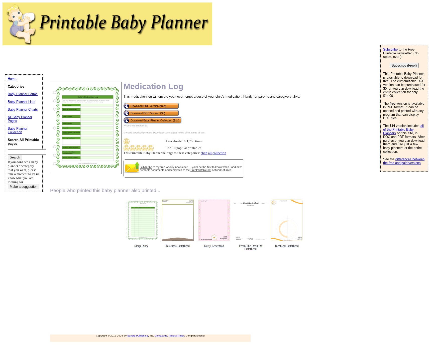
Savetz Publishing (137, 335)
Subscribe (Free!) (404, 65)
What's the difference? (135, 125)
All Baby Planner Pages (20, 119)
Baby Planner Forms (23, 94)
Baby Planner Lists (21, 102)
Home (12, 79)
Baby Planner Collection (17, 130)
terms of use (197, 132)
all (210, 153)
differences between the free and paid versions (403, 161)
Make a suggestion (23, 187)
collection (219, 153)
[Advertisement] (96, 59)
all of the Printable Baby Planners (403, 129)
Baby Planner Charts (23, 109)
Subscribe (146, 166)
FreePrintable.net (200, 169)
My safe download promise (138, 132)
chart (204, 153)
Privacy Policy (176, 335)
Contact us (161, 335)
